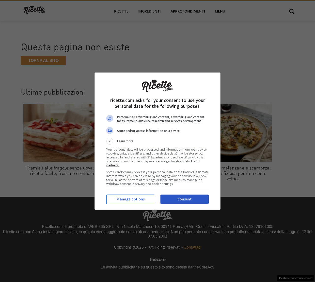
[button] (157, 141)
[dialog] (157, 141)
